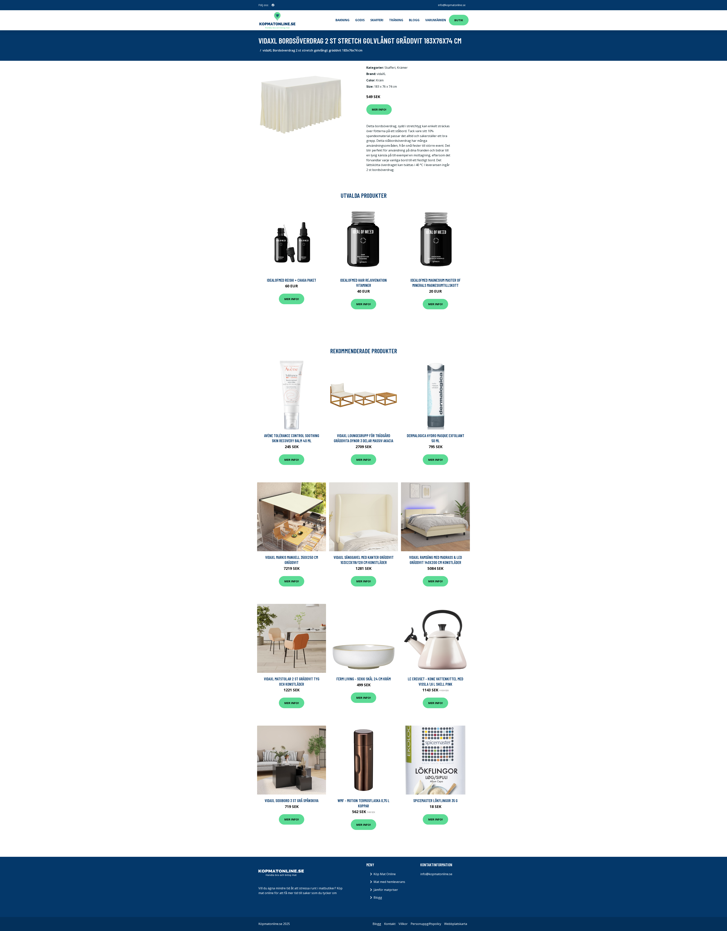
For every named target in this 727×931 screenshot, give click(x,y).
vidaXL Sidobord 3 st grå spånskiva (291, 800)
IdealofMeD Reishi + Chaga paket (291, 280)
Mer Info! (379, 109)
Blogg (414, 20)
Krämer (402, 67)
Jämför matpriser (386, 890)
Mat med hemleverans (389, 882)
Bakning (342, 20)
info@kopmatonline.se (452, 5)
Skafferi (376, 20)
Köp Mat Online (385, 874)
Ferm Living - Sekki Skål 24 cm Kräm (363, 678)
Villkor (403, 924)
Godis (360, 20)
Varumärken (435, 20)
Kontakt (389, 924)
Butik (458, 20)
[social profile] (273, 5)
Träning (396, 20)
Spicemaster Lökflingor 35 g (435, 800)
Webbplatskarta (455, 924)
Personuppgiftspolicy (426, 924)
